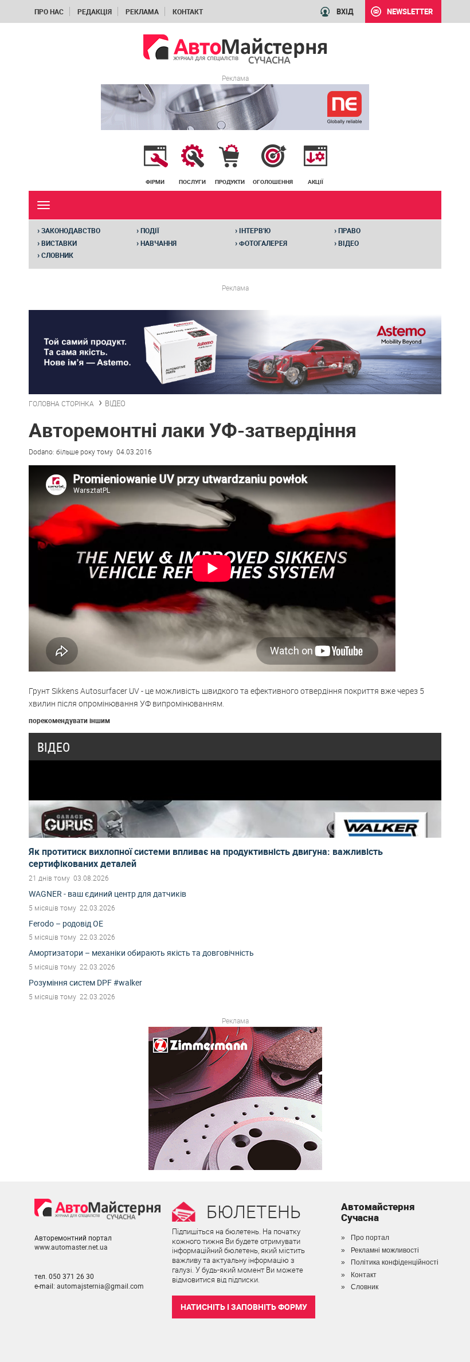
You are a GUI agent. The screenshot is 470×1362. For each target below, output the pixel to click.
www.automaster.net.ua (71, 1246)
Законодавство (68, 230)
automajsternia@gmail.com (100, 1285)
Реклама (142, 11)
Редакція (94, 11)
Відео (346, 243)
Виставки (57, 243)
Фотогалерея (261, 243)
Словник (55, 255)
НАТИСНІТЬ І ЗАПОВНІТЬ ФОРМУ (244, 1306)
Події (147, 230)
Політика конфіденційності (394, 1262)
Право (347, 230)
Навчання (156, 243)
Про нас (49, 11)
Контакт (188, 11)
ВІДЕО (115, 403)
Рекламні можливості (385, 1250)
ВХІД (345, 11)
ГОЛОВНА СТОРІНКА (61, 403)
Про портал (370, 1238)
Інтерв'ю (253, 230)
